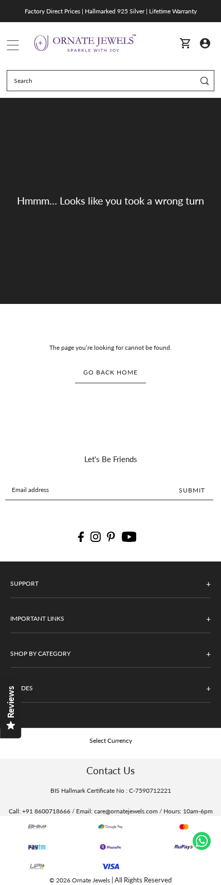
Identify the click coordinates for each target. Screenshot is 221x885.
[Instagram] (95, 537)
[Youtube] (129, 537)
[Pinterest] (111, 537)
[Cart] (185, 43)
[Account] (205, 42)
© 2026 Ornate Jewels (79, 880)
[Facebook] (81, 537)
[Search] (205, 81)
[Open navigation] (13, 43)
